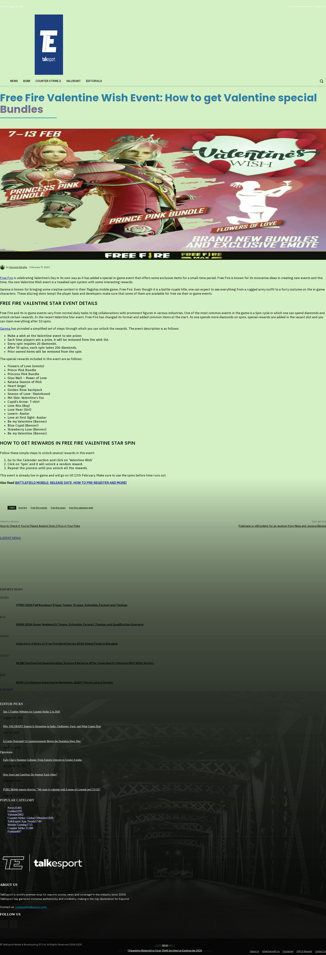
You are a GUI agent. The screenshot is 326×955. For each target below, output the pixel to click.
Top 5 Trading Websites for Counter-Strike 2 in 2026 (31, 711)
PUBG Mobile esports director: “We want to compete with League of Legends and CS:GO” (52, 789)
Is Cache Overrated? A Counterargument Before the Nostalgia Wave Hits (41, 741)
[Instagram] (13, 924)
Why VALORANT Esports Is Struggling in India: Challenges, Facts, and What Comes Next (52, 726)
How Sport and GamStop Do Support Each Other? (30, 774)
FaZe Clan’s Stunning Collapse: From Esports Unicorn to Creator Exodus (42, 759)
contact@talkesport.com (31, 907)
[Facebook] (4, 924)
